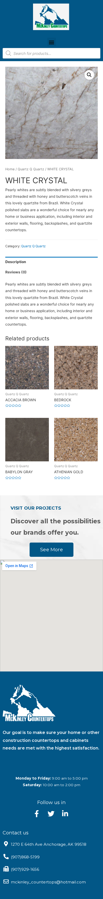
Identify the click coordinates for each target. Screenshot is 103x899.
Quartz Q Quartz (31, 169)
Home (10, 169)
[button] (51, 42)
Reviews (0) (16, 272)
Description (15, 262)
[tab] (51, 262)
